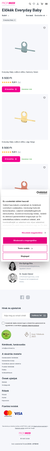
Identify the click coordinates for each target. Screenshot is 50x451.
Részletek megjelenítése (32, 233)
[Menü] (46, 3)
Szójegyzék (6, 385)
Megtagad (25, 256)
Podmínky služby (19, 428)
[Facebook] (22, 297)
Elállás (4, 369)
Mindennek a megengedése (25, 240)
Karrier (4, 397)
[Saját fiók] (37, 4)
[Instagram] (28, 297)
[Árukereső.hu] (18, 335)
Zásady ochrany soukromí (40, 426)
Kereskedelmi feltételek (10, 357)
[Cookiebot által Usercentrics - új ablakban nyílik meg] (36, 192)
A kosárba (9, 89)
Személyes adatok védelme (11, 363)
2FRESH (35, 444)
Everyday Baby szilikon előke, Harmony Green (20, 72)
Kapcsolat (5, 400)
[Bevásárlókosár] (42, 3)
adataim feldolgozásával (30, 325)
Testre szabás (23, 248)
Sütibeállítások (7, 372)
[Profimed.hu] (9, 4)
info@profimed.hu (8, 348)
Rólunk (4, 394)
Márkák (4, 382)
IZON (29, 444)
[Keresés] (30, 4)
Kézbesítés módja (8, 360)
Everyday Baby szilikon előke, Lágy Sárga (18, 142)
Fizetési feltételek (8, 366)
